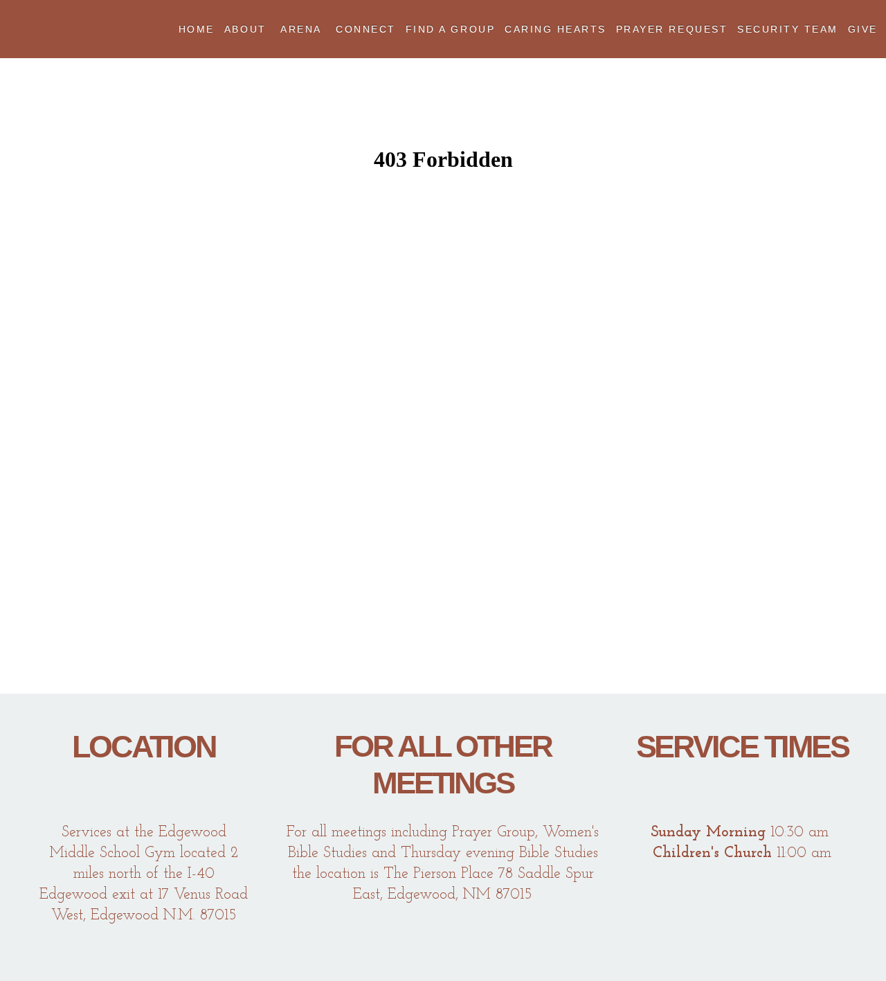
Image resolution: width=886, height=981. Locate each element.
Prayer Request (671, 29)
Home (197, 29)
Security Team (787, 29)
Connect (366, 29)
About (247, 29)
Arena (303, 29)
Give (863, 29)
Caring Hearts (555, 29)
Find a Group (450, 29)
